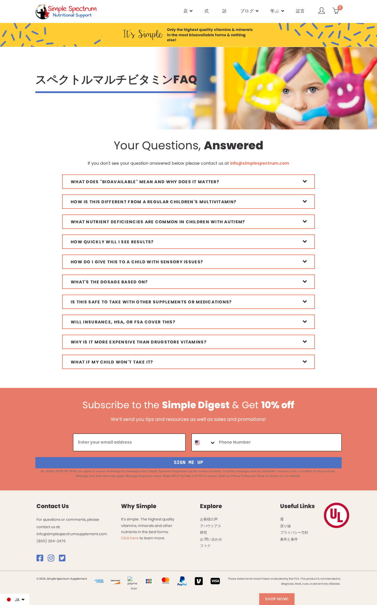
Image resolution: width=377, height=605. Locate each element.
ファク (205, 545)
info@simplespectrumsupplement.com (72, 533)
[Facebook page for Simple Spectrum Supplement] (42, 559)
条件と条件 (289, 539)
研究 (203, 532)
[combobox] (204, 443)
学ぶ (275, 11)
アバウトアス (210, 525)
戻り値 (285, 525)
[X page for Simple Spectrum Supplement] (64, 559)
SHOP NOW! (277, 598)
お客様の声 (209, 519)
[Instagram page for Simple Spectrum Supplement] (53, 559)
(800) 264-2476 (51, 540)
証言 (300, 11)
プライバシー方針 (294, 532)
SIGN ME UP (188, 462)
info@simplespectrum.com (259, 163)
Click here (130, 537)
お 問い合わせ (211, 539)
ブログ (247, 11)
